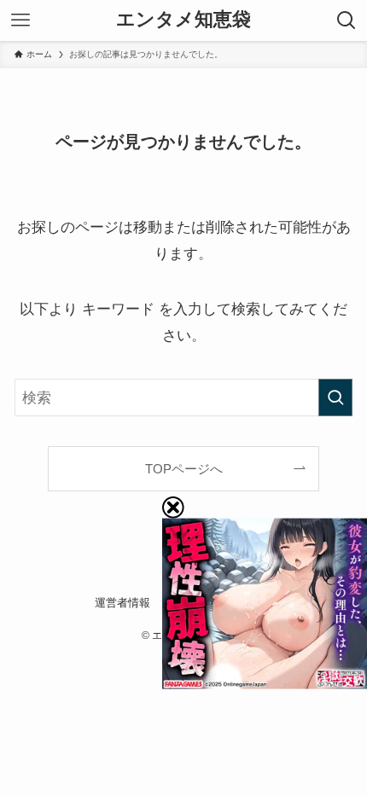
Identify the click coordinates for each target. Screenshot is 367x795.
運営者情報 (122, 602)
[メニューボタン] (20, 20)
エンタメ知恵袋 (183, 20)
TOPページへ (184, 468)
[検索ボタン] (346, 20)
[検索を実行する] (335, 397)
